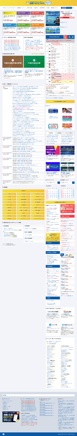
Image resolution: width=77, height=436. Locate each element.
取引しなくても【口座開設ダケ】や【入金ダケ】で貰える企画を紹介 (23, 126)
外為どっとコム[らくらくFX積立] (52, 224)
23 (69, 195)
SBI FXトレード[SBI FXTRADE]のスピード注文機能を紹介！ (21, 117)
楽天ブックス (49, 387)
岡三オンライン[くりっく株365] (53, 286)
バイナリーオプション (23, 207)
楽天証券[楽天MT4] (64, 351)
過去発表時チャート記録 (6, 406)
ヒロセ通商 (65, 240)
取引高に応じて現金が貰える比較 (52, 136)
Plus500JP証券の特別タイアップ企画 (31, 45)
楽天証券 (62, 376)
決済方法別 (9, 207)
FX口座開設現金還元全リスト (51, 304)
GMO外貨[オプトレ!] (64, 363)
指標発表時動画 (23, 199)
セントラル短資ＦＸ (50, 364)
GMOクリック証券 (7, 228)
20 (54, 195)
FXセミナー (9, 213)
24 (71, 195)
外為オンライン (28, 241)
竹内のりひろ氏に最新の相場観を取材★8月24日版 (12, 48)
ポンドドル (37, 193)
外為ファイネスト (50, 218)
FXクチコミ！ (23, 218)
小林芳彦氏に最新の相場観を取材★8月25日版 (11, 45)
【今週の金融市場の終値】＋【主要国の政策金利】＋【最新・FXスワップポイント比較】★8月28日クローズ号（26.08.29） (66, 404)
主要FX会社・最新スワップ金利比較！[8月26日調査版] (34, 44)
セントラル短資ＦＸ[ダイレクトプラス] (67, 291)
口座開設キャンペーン (6, 402)
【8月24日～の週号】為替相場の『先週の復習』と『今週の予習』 (26, 151)
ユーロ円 (9, 196)
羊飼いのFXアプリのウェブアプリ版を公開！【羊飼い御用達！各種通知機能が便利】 (25, 88)
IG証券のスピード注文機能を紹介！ (18, 111)
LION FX (48, 351)
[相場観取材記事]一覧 (7, 49)
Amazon (48, 385)
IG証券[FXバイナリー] (64, 362)
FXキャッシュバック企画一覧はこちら (67, 295)
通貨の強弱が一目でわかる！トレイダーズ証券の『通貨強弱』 (22, 97)
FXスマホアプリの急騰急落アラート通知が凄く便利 (33, 41)
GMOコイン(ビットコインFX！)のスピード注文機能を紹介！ (22, 123)
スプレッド (9, 202)
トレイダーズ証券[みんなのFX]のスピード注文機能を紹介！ (21, 131)
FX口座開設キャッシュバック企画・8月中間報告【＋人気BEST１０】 (27, 139)
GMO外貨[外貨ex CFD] (50, 295)
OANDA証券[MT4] (63, 350)
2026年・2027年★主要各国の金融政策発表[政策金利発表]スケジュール (23, 105)
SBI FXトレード (28, 228)
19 (52, 195)
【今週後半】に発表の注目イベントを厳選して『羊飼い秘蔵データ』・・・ (27, 165)
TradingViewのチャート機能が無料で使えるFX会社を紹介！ (22, 89)
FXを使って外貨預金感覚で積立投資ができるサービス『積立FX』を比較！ (24, 134)
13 (54, 193)
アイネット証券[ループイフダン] (53, 282)
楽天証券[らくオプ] (64, 364)
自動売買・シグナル (37, 207)
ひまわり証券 (50, 300)
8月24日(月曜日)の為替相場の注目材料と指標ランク (24, 146)
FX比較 (23, 213)
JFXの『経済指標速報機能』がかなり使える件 (20, 115)
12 (52, 193)
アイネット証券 (28, 234)
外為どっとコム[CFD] (51, 219)
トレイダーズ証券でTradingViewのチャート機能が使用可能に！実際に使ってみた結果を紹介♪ (27, 94)
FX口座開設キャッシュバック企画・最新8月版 (32, 40)
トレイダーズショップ (50, 386)
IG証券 (48, 263)
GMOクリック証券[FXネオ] (52, 280)
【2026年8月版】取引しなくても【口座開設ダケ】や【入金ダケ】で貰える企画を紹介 (29, 141)
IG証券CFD (62, 380)
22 (58, 195)
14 (56, 193)
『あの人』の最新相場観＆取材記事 (28, 398)
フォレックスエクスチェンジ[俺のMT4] (67, 349)
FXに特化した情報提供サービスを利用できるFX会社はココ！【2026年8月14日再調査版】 (26, 120)
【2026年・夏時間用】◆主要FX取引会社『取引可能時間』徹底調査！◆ (23, 91)
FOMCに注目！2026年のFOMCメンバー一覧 (19, 129)
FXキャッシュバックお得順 (51, 303)
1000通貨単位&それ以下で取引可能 (53, 135)
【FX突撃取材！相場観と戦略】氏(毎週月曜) (24, 148)
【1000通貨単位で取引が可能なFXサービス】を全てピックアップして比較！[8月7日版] (26, 114)
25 (73, 195)
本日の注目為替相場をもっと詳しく (60, 101)
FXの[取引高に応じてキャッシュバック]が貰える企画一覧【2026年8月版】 (24, 112)
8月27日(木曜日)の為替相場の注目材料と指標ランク (24, 167)
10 (48, 193)
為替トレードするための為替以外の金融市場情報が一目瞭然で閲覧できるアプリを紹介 (26, 86)
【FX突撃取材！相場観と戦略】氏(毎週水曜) (24, 160)
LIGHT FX (5, 232)
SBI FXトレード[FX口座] (51, 216)
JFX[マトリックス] (51, 259)
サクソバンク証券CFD (64, 381)
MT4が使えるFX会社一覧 (65, 143)
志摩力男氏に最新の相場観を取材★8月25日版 (11, 44)
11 (50, 193)
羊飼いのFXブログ (6, 398)
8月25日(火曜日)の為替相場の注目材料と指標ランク (24, 153)
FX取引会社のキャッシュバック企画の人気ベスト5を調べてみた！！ (23, 135)
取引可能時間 (37, 202)
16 (69, 193)
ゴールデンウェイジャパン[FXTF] (10, 230)
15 (58, 193)
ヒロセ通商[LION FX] (51, 249)
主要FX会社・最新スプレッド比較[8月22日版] (28, 418)
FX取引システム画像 (23, 210)
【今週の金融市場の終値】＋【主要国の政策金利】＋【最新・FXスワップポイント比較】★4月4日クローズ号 (12, 72)
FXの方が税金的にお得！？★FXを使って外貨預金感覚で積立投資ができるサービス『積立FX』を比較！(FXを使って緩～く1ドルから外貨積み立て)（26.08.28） (66, 410)
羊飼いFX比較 (5, 403)
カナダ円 (9, 199)
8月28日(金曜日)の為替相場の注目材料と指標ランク (24, 174)
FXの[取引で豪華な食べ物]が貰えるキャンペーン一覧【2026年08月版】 (23, 109)
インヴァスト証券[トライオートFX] (53, 248)
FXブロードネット (7, 236)
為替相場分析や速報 (8, 69)
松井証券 (48, 293)
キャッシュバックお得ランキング (66, 387)
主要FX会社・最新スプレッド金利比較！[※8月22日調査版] (25, 138)
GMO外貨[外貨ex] (7, 235)
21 (56, 195)
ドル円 (9, 193)
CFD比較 (37, 213)
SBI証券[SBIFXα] (49, 294)
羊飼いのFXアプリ (69, 7)
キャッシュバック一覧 (64, 386)
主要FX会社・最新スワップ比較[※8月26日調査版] (24, 163)
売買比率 (9, 210)
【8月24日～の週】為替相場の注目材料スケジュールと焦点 (25, 144)
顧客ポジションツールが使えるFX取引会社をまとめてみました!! (22, 106)
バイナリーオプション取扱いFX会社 (67, 138)
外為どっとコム (50, 247)
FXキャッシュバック (37, 218)
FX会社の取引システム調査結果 (66, 141)
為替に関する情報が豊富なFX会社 (66, 136)
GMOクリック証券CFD (64, 382)
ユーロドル (23, 193)
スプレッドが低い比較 (50, 143)
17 (48, 195)
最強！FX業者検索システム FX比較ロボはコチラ (54, 341)
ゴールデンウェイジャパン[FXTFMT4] (66, 347)
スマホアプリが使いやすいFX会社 (52, 138)
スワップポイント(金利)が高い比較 (67, 135)
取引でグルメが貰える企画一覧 (52, 141)
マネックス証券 (63, 377)
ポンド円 (23, 196)
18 (50, 195)
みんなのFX (6, 234)
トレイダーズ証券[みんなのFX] (53, 228)
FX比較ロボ (9, 218)
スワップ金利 (23, 202)
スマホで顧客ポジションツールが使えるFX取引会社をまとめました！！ (23, 100)
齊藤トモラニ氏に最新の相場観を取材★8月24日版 (12, 47)
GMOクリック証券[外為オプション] (66, 361)
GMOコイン (49, 292)
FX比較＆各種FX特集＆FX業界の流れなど (32, 69)
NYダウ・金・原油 (38, 199)
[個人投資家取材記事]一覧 (15, 49)
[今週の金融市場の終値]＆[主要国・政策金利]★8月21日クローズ (25, 142)
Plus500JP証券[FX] (51, 262)
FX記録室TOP (23, 190)
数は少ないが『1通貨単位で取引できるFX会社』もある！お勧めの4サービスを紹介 (25, 103)
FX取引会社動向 (37, 210)
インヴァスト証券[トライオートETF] (66, 383)
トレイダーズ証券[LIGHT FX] (53, 230)
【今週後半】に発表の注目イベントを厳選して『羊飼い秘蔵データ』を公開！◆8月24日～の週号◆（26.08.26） (66, 428)
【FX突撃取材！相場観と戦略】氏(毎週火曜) (24, 155)
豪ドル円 (37, 196)
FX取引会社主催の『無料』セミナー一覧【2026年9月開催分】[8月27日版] (24, 132)
